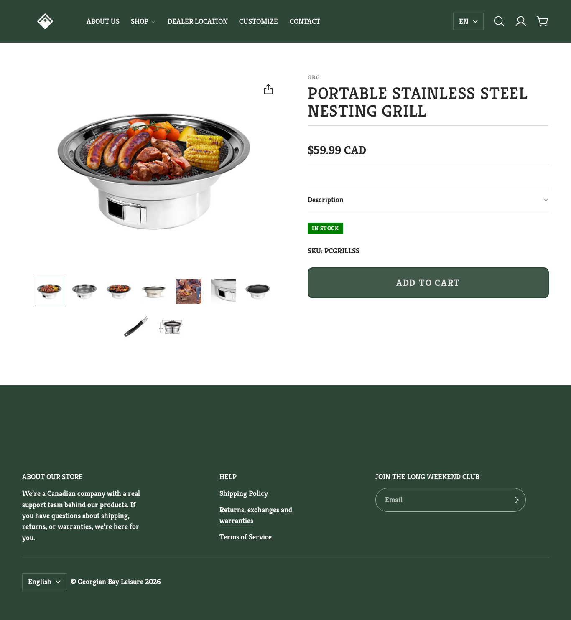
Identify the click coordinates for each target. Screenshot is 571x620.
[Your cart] (542, 21)
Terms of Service (245, 536)
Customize (258, 21)
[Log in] (521, 21)
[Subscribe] (516, 500)
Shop (139, 21)
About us (103, 21)
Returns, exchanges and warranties (255, 515)
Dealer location (198, 21)
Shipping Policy (243, 493)
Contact (305, 21)
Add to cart (428, 282)
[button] (499, 21)
